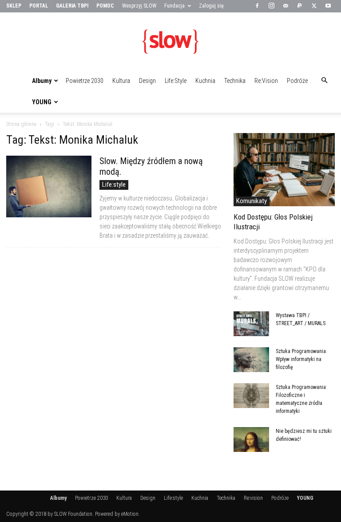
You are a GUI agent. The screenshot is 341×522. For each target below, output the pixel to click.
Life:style (175, 80)
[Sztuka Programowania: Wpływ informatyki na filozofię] (251, 359)
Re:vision (266, 80)
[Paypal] (299, 6)
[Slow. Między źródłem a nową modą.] (48, 186)
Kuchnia (205, 80)
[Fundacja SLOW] (170, 42)
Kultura (121, 80)
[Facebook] (257, 6)
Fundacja (174, 6)
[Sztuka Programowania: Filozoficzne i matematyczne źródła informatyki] (251, 395)
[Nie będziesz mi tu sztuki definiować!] (251, 439)
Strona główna (21, 124)
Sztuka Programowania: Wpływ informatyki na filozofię (301, 359)
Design (147, 80)
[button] (324, 80)
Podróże (297, 80)
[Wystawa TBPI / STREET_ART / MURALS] (251, 323)
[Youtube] (328, 6)
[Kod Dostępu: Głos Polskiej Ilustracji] (284, 169)
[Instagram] (271, 6)
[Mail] (285, 6)
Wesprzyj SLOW (139, 6)
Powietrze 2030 (84, 80)
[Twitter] (314, 6)
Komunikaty (251, 201)
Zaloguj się (211, 6)
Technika (235, 80)
